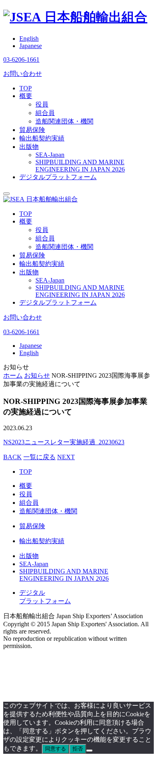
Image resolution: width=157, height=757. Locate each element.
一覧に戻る (39, 457)
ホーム (13, 375)
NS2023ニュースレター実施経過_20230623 (63, 442)
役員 (41, 104)
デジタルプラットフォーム (58, 177)
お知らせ (37, 375)
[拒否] (89, 750)
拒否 (77, 749)
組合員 (45, 112)
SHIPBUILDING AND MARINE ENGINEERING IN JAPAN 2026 (80, 166)
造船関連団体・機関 (64, 121)
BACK (12, 457)
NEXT (66, 457)
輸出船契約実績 (41, 138)
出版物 (29, 146)
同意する (55, 749)
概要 (25, 95)
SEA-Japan (49, 154)
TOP (25, 88)
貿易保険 (32, 129)
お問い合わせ (22, 73)
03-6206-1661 (21, 59)
